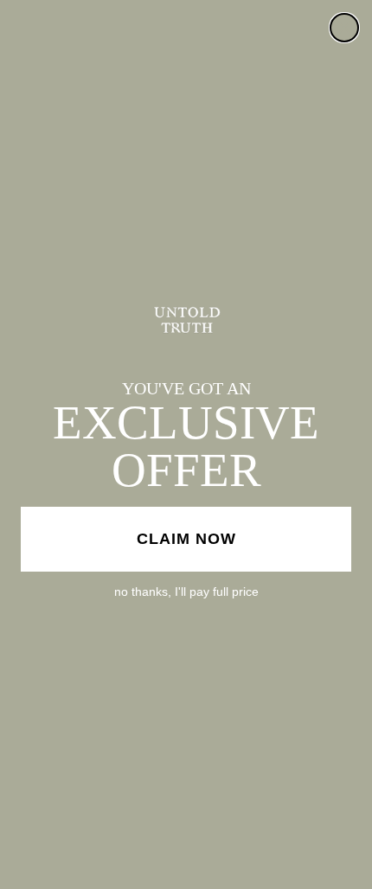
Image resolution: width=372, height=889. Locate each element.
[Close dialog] (344, 28)
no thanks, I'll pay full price (186, 591)
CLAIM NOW (186, 538)
